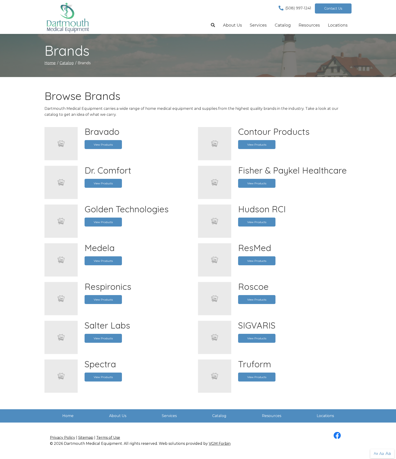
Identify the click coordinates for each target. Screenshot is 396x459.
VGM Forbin (220, 443)
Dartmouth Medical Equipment (93, 443)
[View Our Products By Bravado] (61, 143)
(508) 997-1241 (298, 8)
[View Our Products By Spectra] (61, 375)
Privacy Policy (62, 437)
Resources (309, 25)
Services (258, 25)
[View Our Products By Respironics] (61, 298)
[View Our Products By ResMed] (214, 259)
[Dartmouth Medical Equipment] (67, 17)
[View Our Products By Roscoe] (214, 298)
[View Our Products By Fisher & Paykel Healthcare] (214, 182)
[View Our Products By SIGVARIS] (214, 337)
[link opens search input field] (213, 25)
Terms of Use (108, 437)
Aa (376, 453)
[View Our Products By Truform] (214, 375)
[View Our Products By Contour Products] (214, 143)
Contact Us (333, 8)
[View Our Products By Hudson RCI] (214, 220)
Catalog (283, 25)
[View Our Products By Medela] (61, 259)
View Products (103, 144)
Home (50, 63)
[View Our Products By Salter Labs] (61, 337)
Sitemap (85, 437)
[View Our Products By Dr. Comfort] (61, 182)
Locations (338, 25)
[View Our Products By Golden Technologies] (61, 220)
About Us (232, 25)
